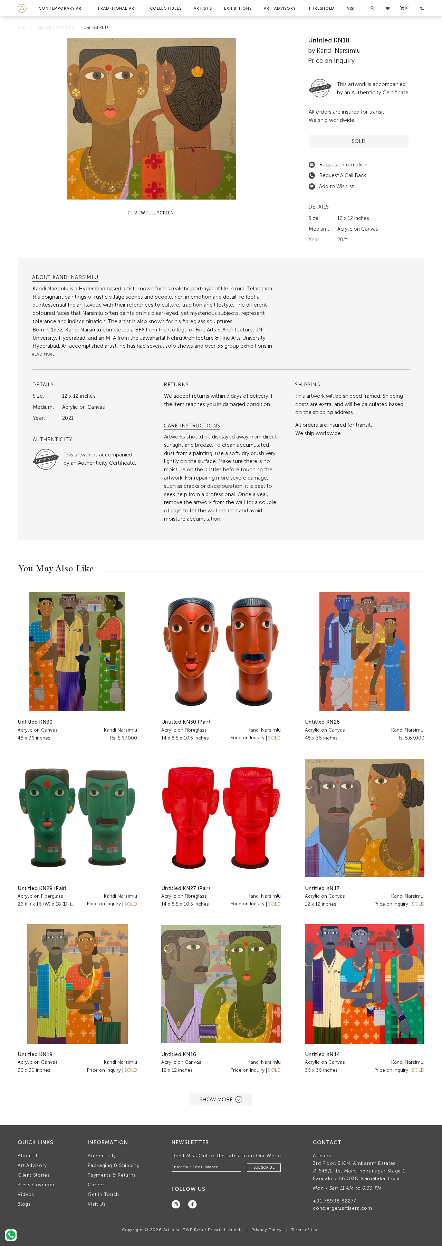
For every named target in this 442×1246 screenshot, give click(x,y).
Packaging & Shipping (114, 1165)
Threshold (321, 8)
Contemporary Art (62, 8)
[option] (151, 119)
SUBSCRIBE (264, 1167)
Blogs (24, 1204)
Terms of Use (304, 1229)
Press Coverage (37, 1185)
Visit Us (97, 1204)
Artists (203, 8)
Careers (97, 1185)
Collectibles (166, 8)
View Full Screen (153, 212)
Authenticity (102, 1156)
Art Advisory (280, 8)
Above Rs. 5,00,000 (56, 28)
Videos (26, 1194)
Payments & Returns (112, 1175)
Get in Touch (103, 1194)
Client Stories (34, 1175)
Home (23, 28)
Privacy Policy (266, 1229)
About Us (29, 1156)
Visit (352, 8)
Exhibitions (238, 8)
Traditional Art (117, 8)
